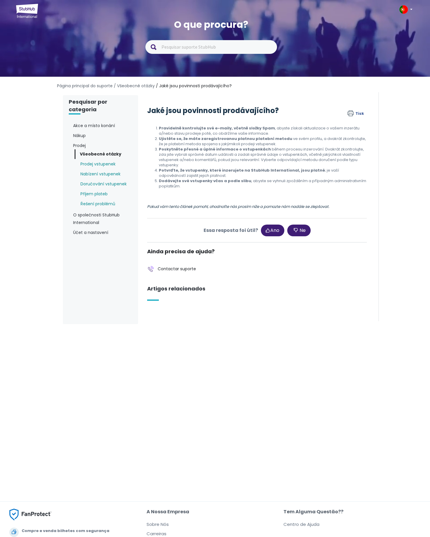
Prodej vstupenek (98, 164)
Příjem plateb (94, 194)
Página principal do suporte (85, 86)
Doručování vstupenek (103, 184)
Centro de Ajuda (301, 524)
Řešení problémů (97, 204)
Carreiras (156, 534)
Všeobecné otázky (100, 154)
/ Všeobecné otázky (134, 86)
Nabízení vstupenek (100, 174)
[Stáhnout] (204, 196)
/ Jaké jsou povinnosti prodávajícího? (194, 86)
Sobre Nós (158, 524)
